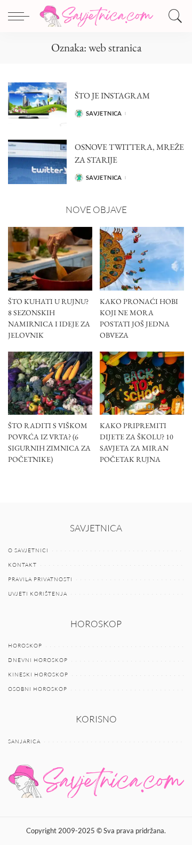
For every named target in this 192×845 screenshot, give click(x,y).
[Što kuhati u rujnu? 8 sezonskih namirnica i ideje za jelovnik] (50, 259)
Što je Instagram (112, 95)
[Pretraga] (173, 16)
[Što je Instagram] (37, 104)
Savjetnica (104, 113)
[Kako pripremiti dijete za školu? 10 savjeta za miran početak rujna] (142, 383)
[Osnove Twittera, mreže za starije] (37, 162)
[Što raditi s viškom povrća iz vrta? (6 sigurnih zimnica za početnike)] (50, 383)
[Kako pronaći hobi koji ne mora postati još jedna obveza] (142, 259)
